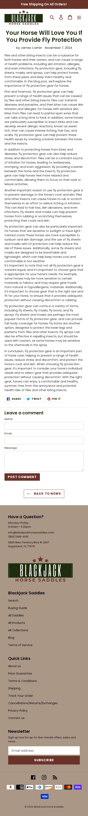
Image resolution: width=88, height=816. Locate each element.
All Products (16, 623)
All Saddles (16, 615)
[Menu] (78, 17)
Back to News (47, 493)
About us (14, 666)
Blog (11, 638)
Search (13, 601)
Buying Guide (17, 608)
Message (11, 448)
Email (8, 433)
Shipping (14, 688)
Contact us (16, 718)
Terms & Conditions (22, 681)
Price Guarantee (20, 673)
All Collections (18, 630)
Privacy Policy (18, 710)
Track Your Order (20, 696)
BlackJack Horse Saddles (49, 806)
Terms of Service (20, 645)
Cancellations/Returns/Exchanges (33, 703)
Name (9, 419)
